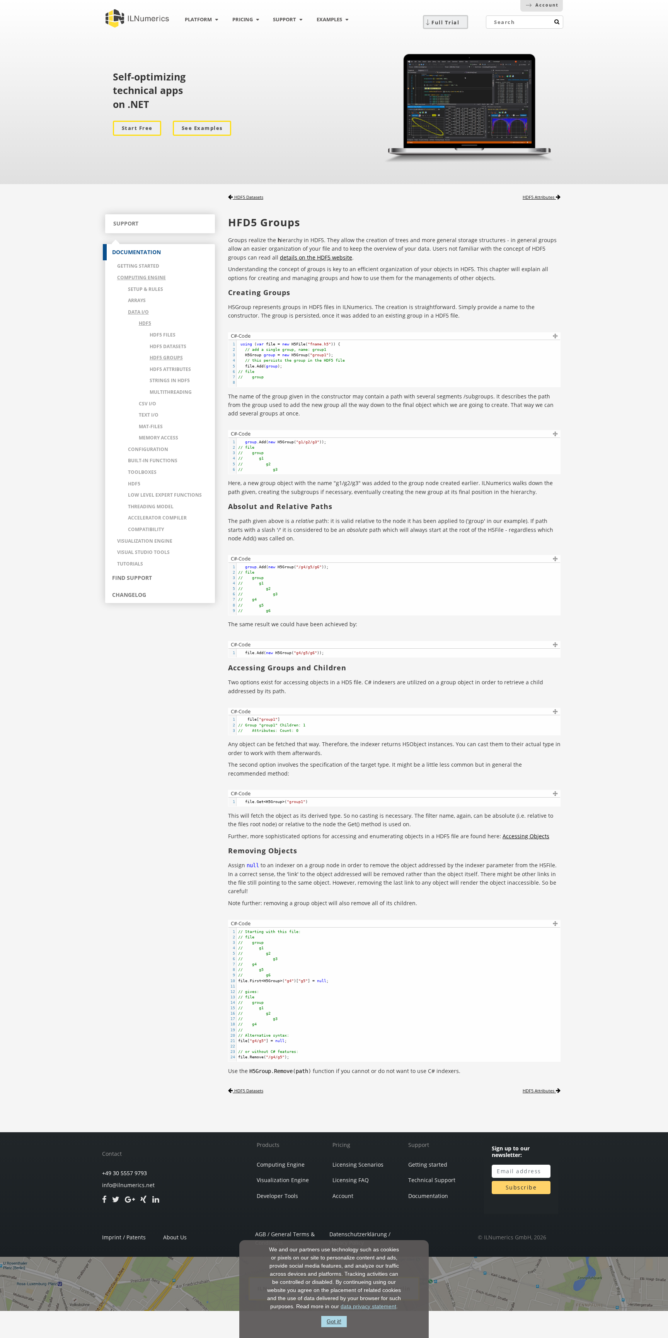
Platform (198, 19)
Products (268, 1144)
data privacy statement (368, 1306)
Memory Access (158, 437)
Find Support (132, 577)
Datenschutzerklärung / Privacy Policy (359, 1236)
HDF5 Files (163, 335)
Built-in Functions (152, 460)
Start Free (137, 128)
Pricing (341, 1144)
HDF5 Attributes (170, 369)
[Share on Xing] (143, 1199)
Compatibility (146, 529)
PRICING (242, 19)
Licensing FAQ (350, 1180)
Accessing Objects (526, 836)
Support (418, 1144)
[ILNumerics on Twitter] (115, 1199)
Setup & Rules (145, 289)
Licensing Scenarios (357, 1164)
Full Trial (445, 22)
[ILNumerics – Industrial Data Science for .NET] (137, 18)
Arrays (137, 300)
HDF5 (145, 323)
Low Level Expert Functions (165, 495)
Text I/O (148, 415)
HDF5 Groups (166, 357)
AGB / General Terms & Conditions (285, 1236)
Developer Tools (277, 1196)
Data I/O (138, 312)
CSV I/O (147, 403)
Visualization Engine (144, 541)
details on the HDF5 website (316, 257)
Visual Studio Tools (143, 552)
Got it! (334, 1321)
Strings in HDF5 (170, 380)
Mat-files (151, 426)
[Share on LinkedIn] (155, 1199)
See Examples (202, 128)
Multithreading (171, 392)
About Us (175, 1237)
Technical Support (431, 1180)
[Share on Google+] (130, 1199)
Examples (329, 19)
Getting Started (138, 266)
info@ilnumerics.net (128, 1185)
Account (547, 5)
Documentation (428, 1196)
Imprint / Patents (124, 1237)
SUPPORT (284, 19)
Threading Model (151, 506)
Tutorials (130, 563)
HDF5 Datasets (168, 346)
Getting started (427, 1164)
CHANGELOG (129, 594)
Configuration (148, 449)
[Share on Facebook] (104, 1199)
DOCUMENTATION (136, 252)
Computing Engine (141, 277)
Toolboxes (142, 472)
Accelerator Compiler (157, 517)
